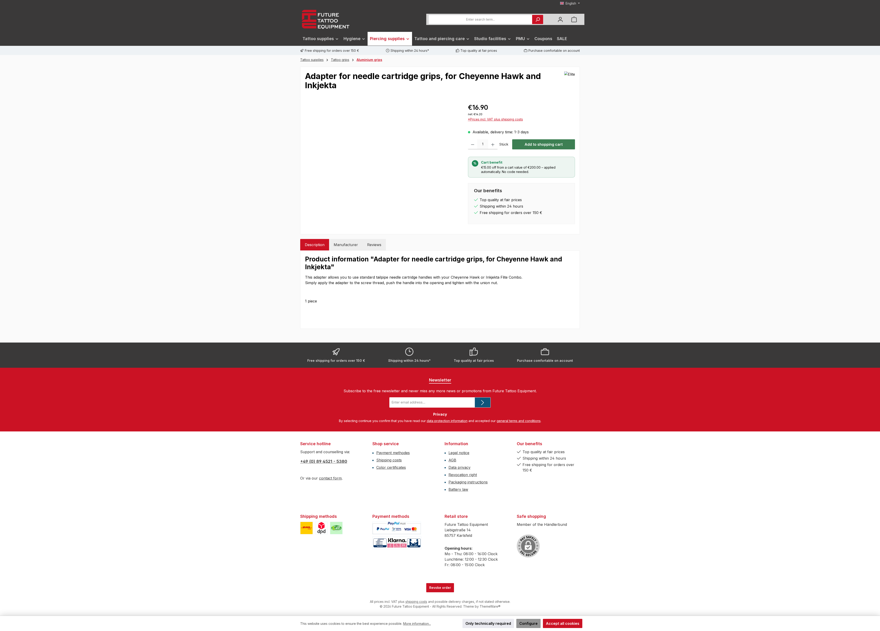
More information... (417, 624)
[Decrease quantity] (472, 144)
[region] (381, 152)
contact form (330, 478)
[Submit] (483, 402)
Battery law (458, 489)
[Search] (537, 19)
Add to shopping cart (544, 144)
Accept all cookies (562, 623)
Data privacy (459, 467)
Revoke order (440, 588)
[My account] (560, 19)
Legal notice (458, 452)
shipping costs (416, 602)
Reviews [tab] (374, 244)
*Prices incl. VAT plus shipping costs (495, 119)
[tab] (314, 244)
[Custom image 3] (336, 528)
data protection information (447, 421)
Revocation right (462, 474)
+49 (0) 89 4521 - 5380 (323, 461)
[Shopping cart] (574, 19)
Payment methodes (393, 452)
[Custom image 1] (306, 528)
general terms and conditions (519, 421)
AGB (452, 460)
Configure (528, 623)
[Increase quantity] (493, 144)
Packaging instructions (468, 482)
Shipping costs (389, 460)
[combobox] (480, 19)
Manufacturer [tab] (346, 244)
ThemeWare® (490, 606)
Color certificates (391, 467)
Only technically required (488, 623)
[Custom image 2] (321, 528)
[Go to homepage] (325, 19)
